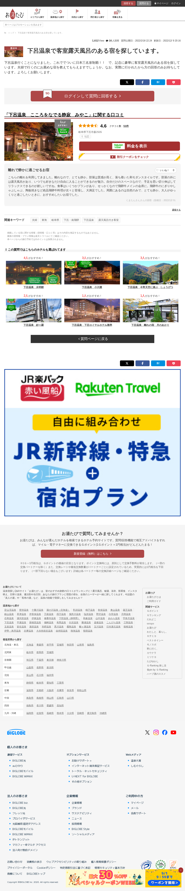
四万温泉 (61, 614)
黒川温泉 (59, 626)
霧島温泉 (71, 626)
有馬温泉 (61, 622)
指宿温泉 (87, 630)
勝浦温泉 (86, 622)
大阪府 (50, 690)
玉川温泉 (98, 626)
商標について (14, 873)
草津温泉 (21, 614)
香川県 (40, 705)
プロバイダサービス (23, 818)
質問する (144, 3)
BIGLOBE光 (19, 760)
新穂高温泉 (35, 622)
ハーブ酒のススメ (156, 674)
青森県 (40, 644)
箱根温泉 (128, 626)
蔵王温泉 (127, 610)
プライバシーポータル (20, 867)
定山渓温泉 (10, 610)
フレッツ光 (18, 813)
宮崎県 (80, 713)
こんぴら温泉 (113, 622)
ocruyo (150, 623)
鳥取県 (29, 698)
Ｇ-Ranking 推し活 (156, 665)
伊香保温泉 (35, 614)
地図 (86, 136)
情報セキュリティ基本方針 (110, 867)
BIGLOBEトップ (36, 873)
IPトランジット (21, 839)
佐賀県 (40, 713)
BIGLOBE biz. (20, 802)
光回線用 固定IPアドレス (26, 823)
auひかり (17, 766)
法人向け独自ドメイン (25, 850)
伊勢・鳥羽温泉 (12, 630)
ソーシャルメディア (83, 834)
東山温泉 (115, 610)
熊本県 (60, 713)
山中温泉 (100, 618)
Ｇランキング (154, 615)
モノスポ (151, 644)
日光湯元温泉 (113, 626)
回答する (128, 3)
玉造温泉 (9, 626)
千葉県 (40, 660)
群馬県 (40, 652)
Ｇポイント (153, 611)
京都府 (40, 690)
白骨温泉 (113, 614)
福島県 (90, 644)
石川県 (40, 675)
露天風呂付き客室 (108, 219)
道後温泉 (98, 622)
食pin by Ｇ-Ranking (157, 669)
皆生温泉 (21, 626)
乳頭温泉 (77, 610)
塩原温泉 (88, 614)
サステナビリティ (82, 813)
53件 (126, 126)
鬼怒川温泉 (75, 614)
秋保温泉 (102, 610)
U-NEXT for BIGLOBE (85, 776)
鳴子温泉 (90, 610)
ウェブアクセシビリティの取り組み (66, 861)
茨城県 (50, 652)
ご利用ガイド (154, 601)
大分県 (70, 713)
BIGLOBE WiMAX (22, 776)
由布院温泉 (62, 630)
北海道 (29, 644)
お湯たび (151, 627)
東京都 (50, 660)
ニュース (77, 818)
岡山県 (50, 698)
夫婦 (34, 219)
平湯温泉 (21, 622)
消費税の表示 (34, 861)
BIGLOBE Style (81, 829)
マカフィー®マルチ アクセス (29, 844)
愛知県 (50, 682)
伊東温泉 (36, 618)
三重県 (60, 682)
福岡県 (29, 713)
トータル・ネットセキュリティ (89, 771)
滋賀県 (29, 690)
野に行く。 (153, 648)
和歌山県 (81, 690)
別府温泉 (46, 626)
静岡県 (29, 682)
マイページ (162, 3)
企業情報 (72, 796)
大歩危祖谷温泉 (44, 630)
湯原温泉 (34, 626)
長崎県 (50, 713)
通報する (176, 210)
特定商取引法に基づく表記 (75, 867)
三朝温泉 (128, 622)
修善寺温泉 (50, 618)
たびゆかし (153, 661)
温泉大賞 (136, 760)
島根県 (40, 698)
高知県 (60, 705)
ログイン (176, 3)
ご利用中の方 (134, 796)
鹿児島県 (91, 713)
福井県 (50, 675)
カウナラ (151, 653)
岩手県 (50, 644)
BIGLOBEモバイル (22, 771)
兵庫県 (60, 690)
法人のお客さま (17, 796)
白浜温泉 (73, 622)
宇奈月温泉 (129, 618)
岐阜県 (55, 219)
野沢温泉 (101, 614)
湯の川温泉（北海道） (58, 610)
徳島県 (29, 705)
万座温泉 (48, 614)
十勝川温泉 (37, 610)
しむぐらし (137, 766)
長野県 (40, 667)
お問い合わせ (14, 861)
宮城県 (60, 644)
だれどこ (151, 619)
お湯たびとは (154, 597)
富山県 (29, 675)
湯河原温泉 (23, 618)
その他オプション (82, 781)
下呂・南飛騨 (71, 219)
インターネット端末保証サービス (91, 766)
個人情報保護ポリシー (103, 861)
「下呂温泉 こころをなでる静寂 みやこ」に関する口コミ (64, 114)
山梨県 (29, 667)
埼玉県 (29, 660)
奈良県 (70, 690)
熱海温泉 (75, 630)
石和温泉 (9, 618)
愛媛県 (50, 705)
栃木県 (29, 652)
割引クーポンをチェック (133, 156)
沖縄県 (103, 713)
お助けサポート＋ (82, 760)
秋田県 (70, 644)
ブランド (77, 808)
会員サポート (138, 813)
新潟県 (50, 667)
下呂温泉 (89, 219)
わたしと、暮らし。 (157, 632)
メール (135, 808)
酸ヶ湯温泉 (85, 626)
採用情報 (77, 823)
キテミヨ (151, 636)
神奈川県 (61, 660)
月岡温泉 (126, 614)
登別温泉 (24, 610)
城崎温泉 (48, 622)
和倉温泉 (87, 618)
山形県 (80, 644)
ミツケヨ (151, 657)
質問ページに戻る (94, 339)
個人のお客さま (17, 747)
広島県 (60, 698)
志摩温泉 (28, 630)
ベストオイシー (155, 640)
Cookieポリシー (46, 867)
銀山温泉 (9, 614)
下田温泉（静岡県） (69, 618)
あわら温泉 (114, 618)
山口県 (70, 698)
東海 (44, 219)
